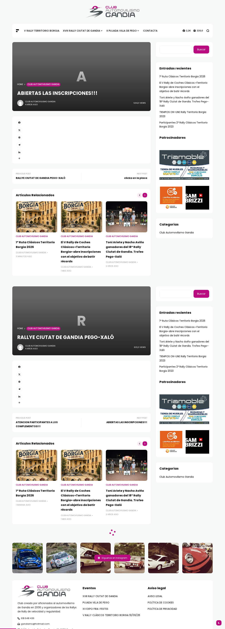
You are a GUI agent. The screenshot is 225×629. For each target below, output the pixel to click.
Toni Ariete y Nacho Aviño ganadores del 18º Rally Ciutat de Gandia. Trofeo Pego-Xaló (184, 102)
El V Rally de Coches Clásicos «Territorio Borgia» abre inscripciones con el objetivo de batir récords (81, 251)
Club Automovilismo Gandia (43, 84)
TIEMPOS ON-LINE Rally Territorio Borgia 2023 (182, 114)
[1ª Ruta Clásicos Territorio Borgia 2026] (36, 216)
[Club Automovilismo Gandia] (113, 12)
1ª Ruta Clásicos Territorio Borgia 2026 (182, 76)
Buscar (201, 49)
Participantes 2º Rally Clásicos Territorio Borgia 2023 (183, 125)
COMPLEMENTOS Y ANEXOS (86, 614)
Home (20, 84)
